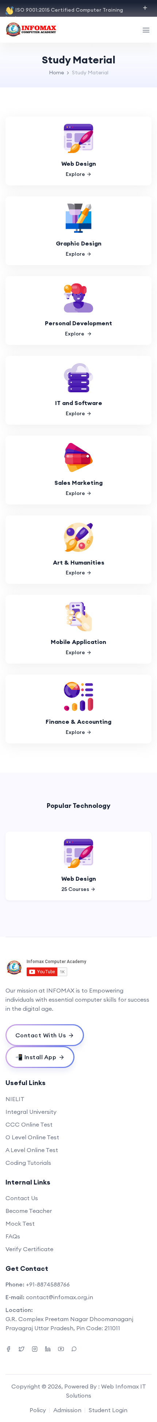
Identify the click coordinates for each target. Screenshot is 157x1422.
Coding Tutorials (28, 1162)
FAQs (12, 1236)
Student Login (108, 1410)
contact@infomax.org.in (59, 1297)
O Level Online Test (32, 1137)
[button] (17, 866)
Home (56, 72)
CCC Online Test (29, 1124)
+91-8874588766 (48, 1284)
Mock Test (20, 1223)
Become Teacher (28, 1210)
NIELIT (14, 1099)
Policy (38, 1410)
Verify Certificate (29, 1249)
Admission (67, 1410)
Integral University (31, 1111)
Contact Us (21, 1198)
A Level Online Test (31, 1150)
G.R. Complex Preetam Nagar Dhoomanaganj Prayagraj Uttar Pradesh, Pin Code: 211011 (69, 1323)
